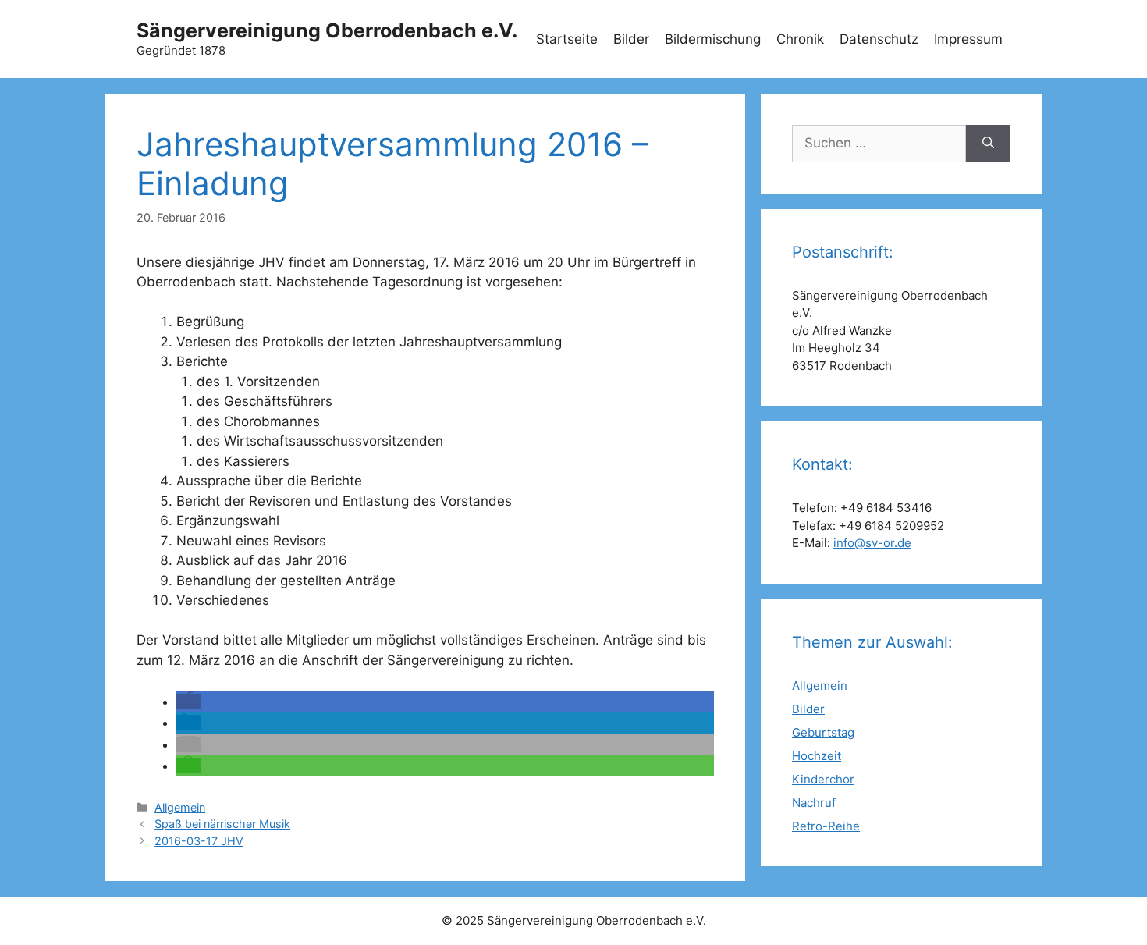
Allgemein (179, 807)
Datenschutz (879, 39)
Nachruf (814, 802)
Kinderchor (823, 779)
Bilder (631, 39)
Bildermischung (713, 39)
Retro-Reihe (826, 826)
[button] (188, 701)
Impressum (968, 39)
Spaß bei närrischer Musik (222, 823)
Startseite (567, 39)
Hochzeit (816, 755)
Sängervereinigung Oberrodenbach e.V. (327, 30)
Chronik (800, 39)
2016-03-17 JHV (198, 840)
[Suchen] (988, 143)
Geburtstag (823, 732)
